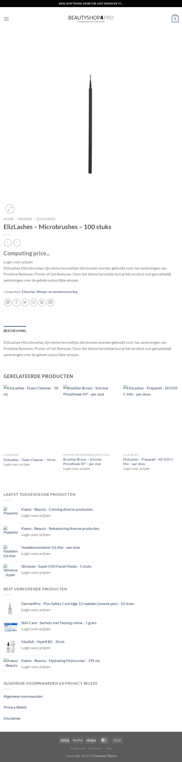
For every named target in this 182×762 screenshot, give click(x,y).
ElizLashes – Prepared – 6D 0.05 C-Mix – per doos (148, 461)
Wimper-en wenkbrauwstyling (56, 292)
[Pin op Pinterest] (42, 302)
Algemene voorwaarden (23, 696)
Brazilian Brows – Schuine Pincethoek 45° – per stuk (82, 461)
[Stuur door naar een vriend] (33, 302)
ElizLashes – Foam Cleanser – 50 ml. (30, 460)
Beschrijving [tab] (15, 331)
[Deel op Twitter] (25, 302)
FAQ (109, 748)
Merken (25, 219)
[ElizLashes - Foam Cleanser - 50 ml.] (31, 418)
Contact (95, 748)
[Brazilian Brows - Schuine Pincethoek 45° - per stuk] (90, 418)
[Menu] (6, 19)
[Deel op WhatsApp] (8, 302)
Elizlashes (46, 219)
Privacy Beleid (15, 707)
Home (9, 219)
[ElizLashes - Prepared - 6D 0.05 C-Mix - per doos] (150, 418)
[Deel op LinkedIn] (51, 302)
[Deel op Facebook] (16, 302)
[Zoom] (9, 208)
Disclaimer (12, 718)
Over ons (78, 748)
